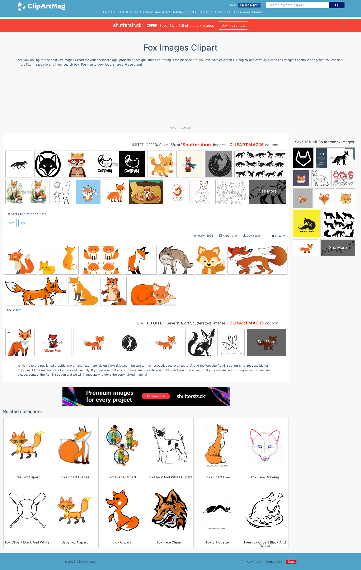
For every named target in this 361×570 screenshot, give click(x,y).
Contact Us (274, 561)
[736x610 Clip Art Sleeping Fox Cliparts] (58, 262)
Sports (190, 12)
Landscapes (241, 12)
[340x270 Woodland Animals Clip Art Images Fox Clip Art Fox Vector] (101, 262)
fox (11, 223)
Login (233, 4)
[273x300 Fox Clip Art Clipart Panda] (83, 293)
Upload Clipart (249, 4)
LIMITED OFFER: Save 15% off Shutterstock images (181, 323)
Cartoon (146, 12)
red (23, 223)
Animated (162, 12)
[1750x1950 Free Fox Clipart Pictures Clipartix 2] (210, 262)
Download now (233, 25)
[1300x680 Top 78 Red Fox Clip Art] (35, 293)
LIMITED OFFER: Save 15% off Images (178, 145)
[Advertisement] (180, 98)
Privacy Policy (252, 561)
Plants (257, 12)
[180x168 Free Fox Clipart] (176, 262)
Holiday (178, 12)
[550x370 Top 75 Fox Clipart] (153, 293)
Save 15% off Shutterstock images (324, 142)
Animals (109, 12)
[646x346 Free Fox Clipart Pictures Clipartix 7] (257, 262)
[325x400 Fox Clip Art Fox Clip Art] (113, 293)
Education (206, 12)
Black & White (127, 12)
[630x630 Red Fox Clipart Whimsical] (20, 262)
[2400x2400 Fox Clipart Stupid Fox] (140, 262)
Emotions (222, 12)
